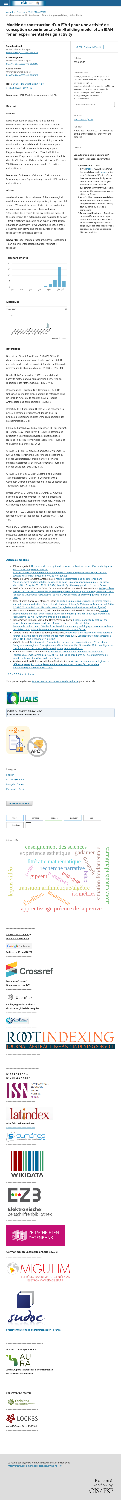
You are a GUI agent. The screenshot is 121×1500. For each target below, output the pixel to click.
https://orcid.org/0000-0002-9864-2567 (22, 64)
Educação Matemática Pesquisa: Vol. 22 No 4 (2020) (40, 575)
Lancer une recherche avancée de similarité (55, 681)
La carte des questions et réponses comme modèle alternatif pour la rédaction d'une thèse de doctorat (62, 602)
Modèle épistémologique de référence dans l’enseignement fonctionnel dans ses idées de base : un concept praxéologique (57, 580)
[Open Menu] (6, 3)
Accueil (9, 12)
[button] (15, 818)
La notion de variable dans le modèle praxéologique (76, 651)
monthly (55, 338)
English (10, 774)
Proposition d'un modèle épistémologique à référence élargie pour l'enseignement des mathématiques (62, 634)
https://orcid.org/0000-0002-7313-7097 (22, 75)
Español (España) (15, 779)
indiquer (103, 171)
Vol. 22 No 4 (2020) (37, 12)
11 (27, 674)
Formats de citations (85, 104)
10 (24, 674)
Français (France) (15, 784)
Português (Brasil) (15, 788)
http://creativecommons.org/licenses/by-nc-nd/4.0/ (35, 1465)
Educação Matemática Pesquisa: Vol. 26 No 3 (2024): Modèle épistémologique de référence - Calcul (61, 583)
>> (33, 674)
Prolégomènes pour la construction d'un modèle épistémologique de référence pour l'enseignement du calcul (63, 590)
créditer (89, 168)
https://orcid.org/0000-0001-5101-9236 (22, 53)
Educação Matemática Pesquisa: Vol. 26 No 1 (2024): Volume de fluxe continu (61, 615)
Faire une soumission (19, 803)
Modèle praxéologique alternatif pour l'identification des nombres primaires (60, 612)
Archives (21, 12)
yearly (64, 338)
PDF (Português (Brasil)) (89, 47)
